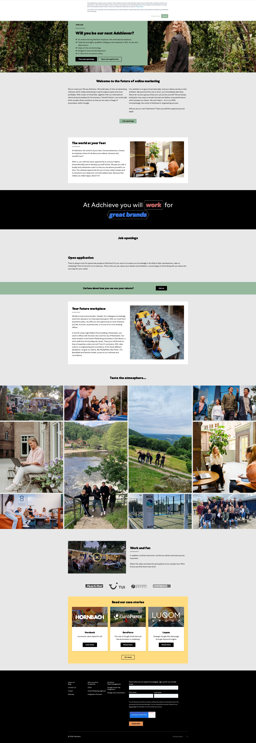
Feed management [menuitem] (114, 684)
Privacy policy (178, 736)
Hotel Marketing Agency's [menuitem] (97, 691)
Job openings (128, 121)
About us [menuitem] (71, 682)
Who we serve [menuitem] (93, 682)
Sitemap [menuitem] (71, 694)
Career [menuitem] (70, 691)
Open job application (110, 59)
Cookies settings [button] (155, 16)
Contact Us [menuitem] (72, 687)
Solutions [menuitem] (110, 682)
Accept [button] (164, 16)
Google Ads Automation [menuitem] (116, 693)
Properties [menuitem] (91, 684)
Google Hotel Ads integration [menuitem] (113, 688)
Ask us (161, 288)
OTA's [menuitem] (90, 687)
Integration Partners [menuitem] (95, 694)
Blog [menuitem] (69, 684)
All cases (128, 657)
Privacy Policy (139, 6)
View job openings (86, 59)
